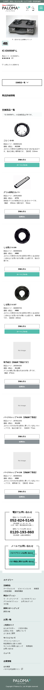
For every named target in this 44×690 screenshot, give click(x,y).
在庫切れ (22, 217)
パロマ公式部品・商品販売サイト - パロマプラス (11, 8)
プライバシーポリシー (11, 641)
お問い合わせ (8, 649)
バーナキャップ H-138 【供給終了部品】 (20, 472)
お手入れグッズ (27, 601)
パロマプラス (22, 681)
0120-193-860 (22, 532)
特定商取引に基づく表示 (12, 643)
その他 (5, 604)
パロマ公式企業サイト (11, 669)
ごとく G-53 (9, 141)
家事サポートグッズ (11, 608)
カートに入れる (22, 165)
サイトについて (9, 638)
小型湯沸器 (7, 591)
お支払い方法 (8, 631)
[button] (10, 64)
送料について (21, 631)
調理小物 (6, 611)
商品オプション (9, 596)
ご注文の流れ (23, 628)
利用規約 (29, 646)
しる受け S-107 (10, 305)
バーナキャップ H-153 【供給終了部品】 (20, 417)
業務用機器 (19, 591)
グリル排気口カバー (12, 192)
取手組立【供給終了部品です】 (16, 362)
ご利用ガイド (8, 625)
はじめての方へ (9, 628)
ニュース (6, 653)
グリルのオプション (10, 601)
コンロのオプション (28, 599)
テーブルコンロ (9, 588)
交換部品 (6, 585)
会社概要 (6, 666)
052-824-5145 (22, 520)
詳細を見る (22, 160)
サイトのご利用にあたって (13, 646)
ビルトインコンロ (24, 588)
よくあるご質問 (9, 633)
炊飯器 (36, 588)
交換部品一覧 (20, 82)
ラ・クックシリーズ (10, 599)
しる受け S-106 (10, 247)
